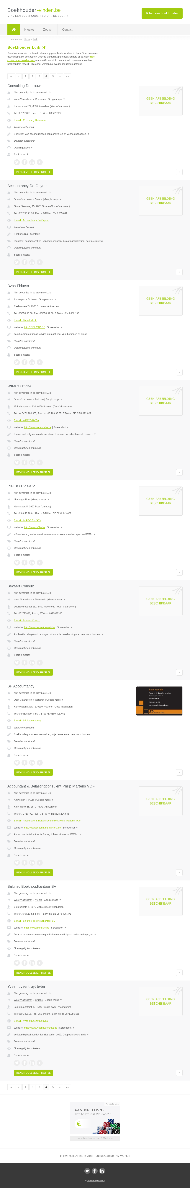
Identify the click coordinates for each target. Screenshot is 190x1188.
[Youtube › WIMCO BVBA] (40, 462)
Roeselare (40, 99)
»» (67, 76)
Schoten (32, 299)
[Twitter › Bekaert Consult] (17, 663)
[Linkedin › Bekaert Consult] (32, 663)
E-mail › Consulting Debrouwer (30, 120)
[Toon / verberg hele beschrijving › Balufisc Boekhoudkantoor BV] (59, 935)
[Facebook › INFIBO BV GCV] (24, 563)
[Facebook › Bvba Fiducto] (24, 362)
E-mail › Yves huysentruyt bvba (31, 1020)
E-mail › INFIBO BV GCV (27, 520)
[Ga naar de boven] (179, 172)
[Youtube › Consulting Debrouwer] (40, 162)
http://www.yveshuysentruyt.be (40, 1027)
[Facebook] (95, 1171)
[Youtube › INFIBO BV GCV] (40, 563)
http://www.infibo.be (34, 527)
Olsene (38, 199)
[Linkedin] (102, 1171)
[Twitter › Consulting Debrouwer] (17, 162)
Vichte (38, 899)
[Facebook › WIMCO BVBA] (24, 462)
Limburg (18, 499)
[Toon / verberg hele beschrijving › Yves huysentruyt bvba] (59, 1035)
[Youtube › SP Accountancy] (40, 763)
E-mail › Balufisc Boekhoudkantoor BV (34, 920)
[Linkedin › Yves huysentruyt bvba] (32, 1063)
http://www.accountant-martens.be (42, 827)
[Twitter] (87, 1171)
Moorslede (40, 599)
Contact (67, 29)
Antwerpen (19, 299)
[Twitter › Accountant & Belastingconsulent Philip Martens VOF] (17, 863)
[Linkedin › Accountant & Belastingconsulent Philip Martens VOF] (32, 863)
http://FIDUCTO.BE (34, 327)
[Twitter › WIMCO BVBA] (17, 462)
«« (11, 76)
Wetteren (39, 699)
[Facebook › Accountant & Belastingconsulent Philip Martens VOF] (24, 863)
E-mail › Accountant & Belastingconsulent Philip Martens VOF (47, 820)
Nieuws (29, 29)
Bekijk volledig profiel (33, 172)
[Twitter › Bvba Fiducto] (17, 362)
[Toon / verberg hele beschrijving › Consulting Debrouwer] (59, 134)
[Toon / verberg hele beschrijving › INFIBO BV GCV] (59, 534)
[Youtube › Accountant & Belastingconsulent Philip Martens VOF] (40, 863)
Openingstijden (23, 147)
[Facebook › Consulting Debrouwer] (24, 162)
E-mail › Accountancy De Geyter (31, 220)
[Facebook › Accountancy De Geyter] (24, 262)
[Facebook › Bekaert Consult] (24, 663)
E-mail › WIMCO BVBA (26, 420)
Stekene (39, 399)
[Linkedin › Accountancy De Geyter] (32, 262)
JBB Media (92, 1180)
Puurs (31, 799)
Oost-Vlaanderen (23, 199)
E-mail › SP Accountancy (27, 720)
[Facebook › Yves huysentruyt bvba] (24, 1063)
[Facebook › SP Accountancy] (24, 763)
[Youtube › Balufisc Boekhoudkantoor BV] (40, 963)
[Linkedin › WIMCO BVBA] (32, 462)
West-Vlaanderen (23, 99)
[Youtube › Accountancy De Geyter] (40, 262)
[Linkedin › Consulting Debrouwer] (32, 162)
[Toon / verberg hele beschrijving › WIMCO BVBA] (59, 434)
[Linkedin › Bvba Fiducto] (32, 362)
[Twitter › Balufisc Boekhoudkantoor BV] (17, 963)
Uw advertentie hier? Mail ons (95, 1138)
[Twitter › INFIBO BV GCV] (17, 563)
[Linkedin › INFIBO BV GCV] (32, 563)
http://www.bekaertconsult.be (39, 627)
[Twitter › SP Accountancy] (17, 763)
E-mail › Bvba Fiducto (25, 320)
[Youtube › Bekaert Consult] (40, 663)
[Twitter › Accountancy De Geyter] (17, 262)
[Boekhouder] (13, 29)
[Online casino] (97, 1103)
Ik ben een (162, 13)
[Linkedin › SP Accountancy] (32, 763)
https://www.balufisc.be (36, 927)
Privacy (101, 1180)
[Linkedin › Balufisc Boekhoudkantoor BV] (32, 963)
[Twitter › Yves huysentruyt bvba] (17, 1063)
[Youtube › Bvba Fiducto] (40, 362)
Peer (27, 499)
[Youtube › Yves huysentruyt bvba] (40, 1063)
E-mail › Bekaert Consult (27, 620)
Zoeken (48, 29)
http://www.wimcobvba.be (37, 427)
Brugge (39, 1000)
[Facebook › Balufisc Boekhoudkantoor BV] (24, 963)
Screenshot (55, 327)
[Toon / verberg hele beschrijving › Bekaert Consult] (59, 634)
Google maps (56, 99)
